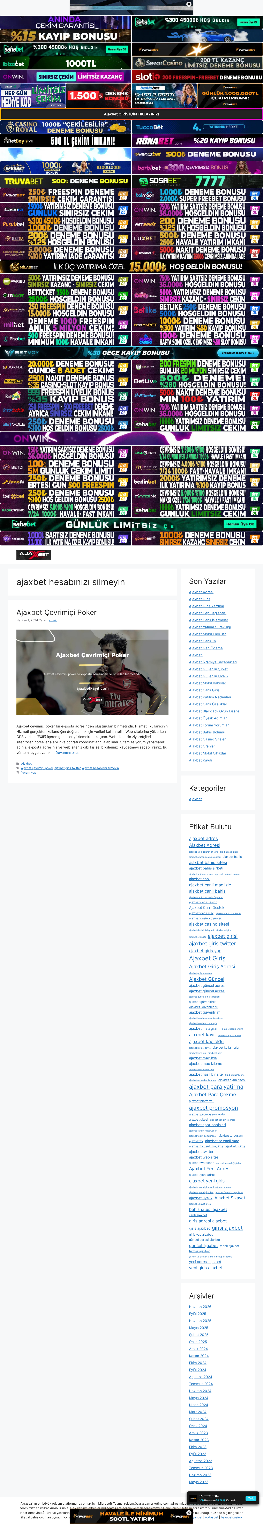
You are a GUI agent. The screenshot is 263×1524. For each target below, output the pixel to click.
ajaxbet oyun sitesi (232, 1080)
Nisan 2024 (198, 1405)
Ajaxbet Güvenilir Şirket (208, 669)
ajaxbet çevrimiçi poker (37, 768)
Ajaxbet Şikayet (230, 1197)
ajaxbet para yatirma (216, 1086)
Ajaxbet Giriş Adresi (212, 966)
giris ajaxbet (199, 1228)
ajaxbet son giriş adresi (222, 1120)
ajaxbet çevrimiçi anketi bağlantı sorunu (210, 1187)
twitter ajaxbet (199, 1251)
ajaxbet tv (196, 1141)
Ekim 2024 (197, 1363)
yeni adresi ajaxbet (205, 1262)
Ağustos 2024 (200, 1377)
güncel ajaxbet (203, 1245)
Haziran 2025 (200, 1321)
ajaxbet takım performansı (202, 1136)
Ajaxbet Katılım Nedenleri (210, 697)
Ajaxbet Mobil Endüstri (207, 634)
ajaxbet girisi (223, 936)
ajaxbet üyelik (200, 1198)
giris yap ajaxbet (201, 1234)
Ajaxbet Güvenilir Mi (203, 1007)
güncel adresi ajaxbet (204, 1240)
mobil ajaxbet (229, 1246)
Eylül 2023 (197, 1454)
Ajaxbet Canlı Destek (206, 907)
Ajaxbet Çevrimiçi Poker (56, 612)
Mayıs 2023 (198, 1482)
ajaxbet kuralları (197, 1053)
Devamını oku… (68, 753)
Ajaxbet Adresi (201, 592)
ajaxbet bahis (232, 857)
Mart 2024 (197, 1412)
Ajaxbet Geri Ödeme (206, 648)
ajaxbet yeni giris (207, 1180)
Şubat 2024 (199, 1419)
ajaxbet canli (199, 879)
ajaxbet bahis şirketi (206, 868)
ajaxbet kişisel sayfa (200, 1048)
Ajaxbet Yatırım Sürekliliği (210, 627)
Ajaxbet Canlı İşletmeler (208, 620)
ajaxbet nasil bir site (206, 1074)
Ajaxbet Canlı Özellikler (208, 704)
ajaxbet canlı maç (201, 913)
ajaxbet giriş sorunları (200, 973)
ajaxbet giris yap (205, 950)
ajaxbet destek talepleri (201, 930)
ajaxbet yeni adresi (202, 1175)
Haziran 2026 (200, 1307)
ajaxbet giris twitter (67, 768)
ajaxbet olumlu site (235, 1075)
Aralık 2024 (198, 1349)
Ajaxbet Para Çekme (212, 1094)
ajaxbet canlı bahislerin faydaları (206, 897)
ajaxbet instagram (204, 1028)
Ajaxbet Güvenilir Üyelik (208, 676)
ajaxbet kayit (202, 1034)
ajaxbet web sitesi (204, 1157)
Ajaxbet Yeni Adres (209, 1168)
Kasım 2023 (199, 1440)
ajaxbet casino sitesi (209, 924)
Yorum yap (28, 772)
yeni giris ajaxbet (206, 1267)
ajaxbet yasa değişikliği (228, 1163)
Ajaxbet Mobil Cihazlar (207, 753)
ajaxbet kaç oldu (206, 1041)
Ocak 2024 (198, 1426)
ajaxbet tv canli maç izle (206, 1146)
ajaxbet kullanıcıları (226, 1047)
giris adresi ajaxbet (208, 1220)
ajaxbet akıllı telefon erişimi (203, 852)
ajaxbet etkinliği (197, 937)
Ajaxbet (26, 763)
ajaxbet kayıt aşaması (229, 1035)
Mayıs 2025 (198, 1328)
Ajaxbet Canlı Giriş (204, 690)
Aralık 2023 (198, 1433)
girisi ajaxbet (227, 1228)
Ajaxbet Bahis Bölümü (207, 732)
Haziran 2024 (200, 1391)
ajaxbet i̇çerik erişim (232, 1029)
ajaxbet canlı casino (203, 902)
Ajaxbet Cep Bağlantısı (207, 613)
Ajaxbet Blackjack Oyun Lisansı (214, 711)
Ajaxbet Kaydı (200, 760)
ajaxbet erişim (223, 930)
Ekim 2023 (197, 1447)
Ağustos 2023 (200, 1461)
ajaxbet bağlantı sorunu (227, 874)
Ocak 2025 (198, 1342)
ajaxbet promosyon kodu (207, 1114)
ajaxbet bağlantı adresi (201, 874)
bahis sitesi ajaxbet (208, 1209)
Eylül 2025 (197, 1314)
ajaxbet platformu (201, 1101)
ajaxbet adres (203, 838)
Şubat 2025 (198, 1335)
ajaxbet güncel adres (207, 985)
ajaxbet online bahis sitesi (202, 1080)
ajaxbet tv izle (235, 1146)
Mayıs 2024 (198, 1398)
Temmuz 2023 (201, 1468)
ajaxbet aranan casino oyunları (205, 857)
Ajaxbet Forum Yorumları (209, 725)
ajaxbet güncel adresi (207, 991)
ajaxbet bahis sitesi (208, 862)
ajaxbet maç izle (203, 1058)
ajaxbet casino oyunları (205, 918)
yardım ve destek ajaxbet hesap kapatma (210, 1256)
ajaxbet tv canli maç (222, 1141)
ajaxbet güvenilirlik (202, 1002)
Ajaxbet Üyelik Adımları (208, 718)
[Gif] (131, 266)
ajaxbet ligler (215, 1053)
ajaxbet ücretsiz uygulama (229, 1192)
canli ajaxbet (198, 1215)
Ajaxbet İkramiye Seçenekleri (213, 662)
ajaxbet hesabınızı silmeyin (100, 768)
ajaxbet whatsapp (201, 1163)
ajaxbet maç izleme (205, 1063)
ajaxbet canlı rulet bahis (228, 913)
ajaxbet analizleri (229, 852)
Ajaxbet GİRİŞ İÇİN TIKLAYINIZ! (131, 114)
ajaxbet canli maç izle (210, 884)
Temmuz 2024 (201, 1384)
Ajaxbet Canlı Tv (202, 641)
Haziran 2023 (200, 1475)
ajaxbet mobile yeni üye (201, 1069)
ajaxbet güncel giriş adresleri (204, 996)
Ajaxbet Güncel (206, 979)
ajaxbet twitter (201, 1151)
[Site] (65, 195)
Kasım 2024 (199, 1356)
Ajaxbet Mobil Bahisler (207, 683)
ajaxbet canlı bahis (207, 891)
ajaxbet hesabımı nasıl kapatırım (206, 1018)
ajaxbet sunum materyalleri (203, 1130)
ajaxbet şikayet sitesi (200, 1204)
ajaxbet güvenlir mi (205, 1012)
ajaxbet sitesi (198, 1119)
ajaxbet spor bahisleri (207, 1125)
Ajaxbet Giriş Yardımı (206, 606)
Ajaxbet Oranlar (202, 746)
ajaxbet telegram (230, 1135)
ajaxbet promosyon (213, 1108)
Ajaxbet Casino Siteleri (207, 739)
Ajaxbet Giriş (199, 599)
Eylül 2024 (197, 1370)
